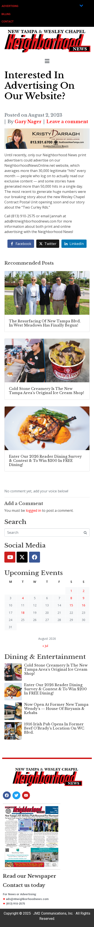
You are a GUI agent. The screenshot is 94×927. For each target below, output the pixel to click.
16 (83, 605)
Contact (8, 21)
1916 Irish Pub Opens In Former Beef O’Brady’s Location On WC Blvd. (54, 728)
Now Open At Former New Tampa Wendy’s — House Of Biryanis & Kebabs (56, 708)
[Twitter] (22, 557)
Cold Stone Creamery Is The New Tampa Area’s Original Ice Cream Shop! (56, 669)
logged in (33, 510)
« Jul (45, 646)
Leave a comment (67, 121)
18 (22, 613)
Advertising (10, 6)
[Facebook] (34, 557)
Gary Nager (28, 121)
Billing (6, 14)
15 (71, 605)
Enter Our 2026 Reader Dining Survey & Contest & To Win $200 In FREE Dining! (55, 689)
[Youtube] (9, 557)
